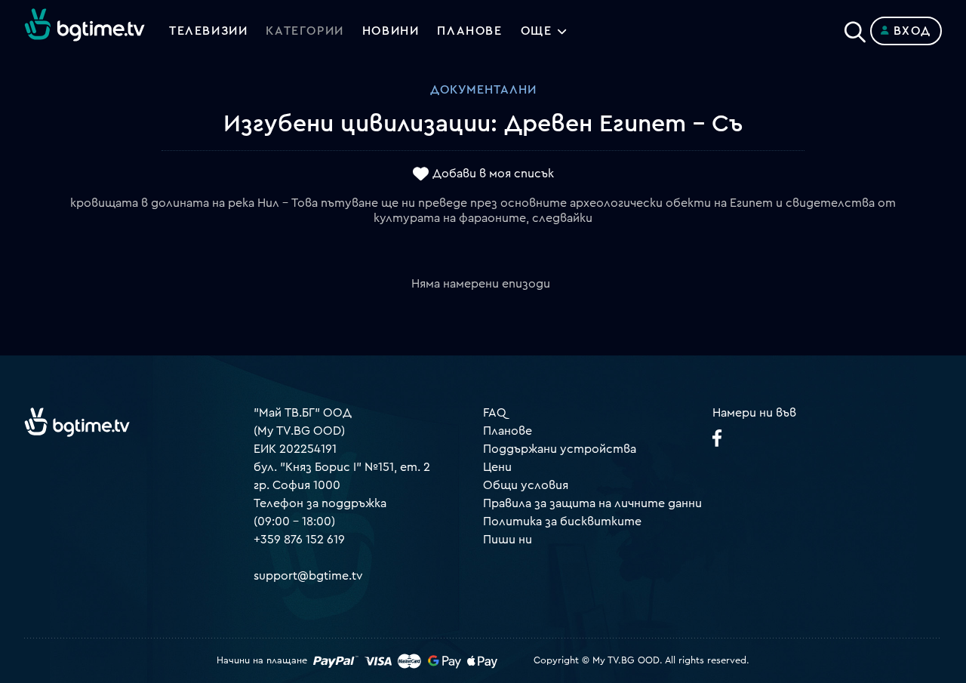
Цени (497, 467)
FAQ (494, 413)
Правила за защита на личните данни (592, 503)
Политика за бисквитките (562, 521)
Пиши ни (507, 540)
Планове (507, 431)
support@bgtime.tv (308, 576)
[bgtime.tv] (77, 422)
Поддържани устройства (559, 449)
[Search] (855, 28)
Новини (391, 31)
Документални (483, 90)
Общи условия (525, 485)
